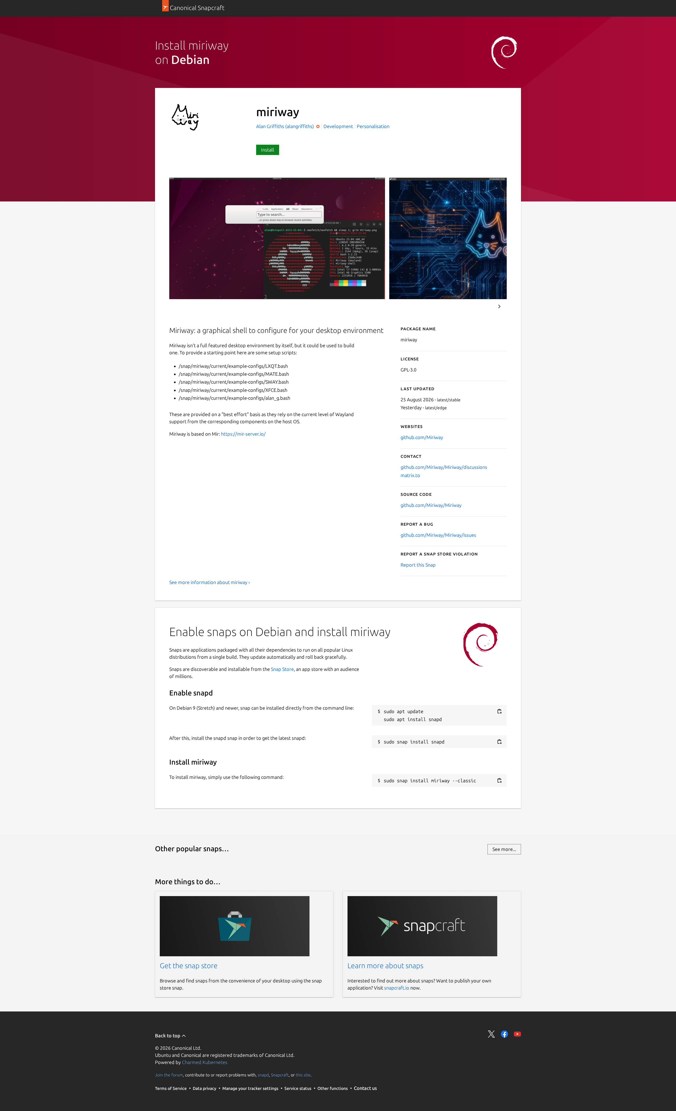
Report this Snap (418, 564)
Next (499, 306)
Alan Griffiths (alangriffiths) (285, 126)
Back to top (168, 1035)
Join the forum (169, 1074)
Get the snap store (189, 965)
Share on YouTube (517, 1034)
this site (303, 1074)
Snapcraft (280, 1074)
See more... (504, 849)
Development (338, 126)
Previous (483, 306)
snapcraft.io (396, 987)
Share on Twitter (491, 1034)
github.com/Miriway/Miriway (431, 505)
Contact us (365, 1088)
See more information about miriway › (209, 582)
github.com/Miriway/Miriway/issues (438, 535)
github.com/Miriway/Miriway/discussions (444, 467)
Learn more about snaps (385, 965)
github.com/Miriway (422, 437)
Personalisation (373, 126)
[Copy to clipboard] (499, 711)
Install (267, 149)
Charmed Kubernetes (204, 1062)
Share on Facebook (504, 1034)
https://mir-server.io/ (243, 433)
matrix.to (410, 475)
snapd (263, 1074)
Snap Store (282, 669)
